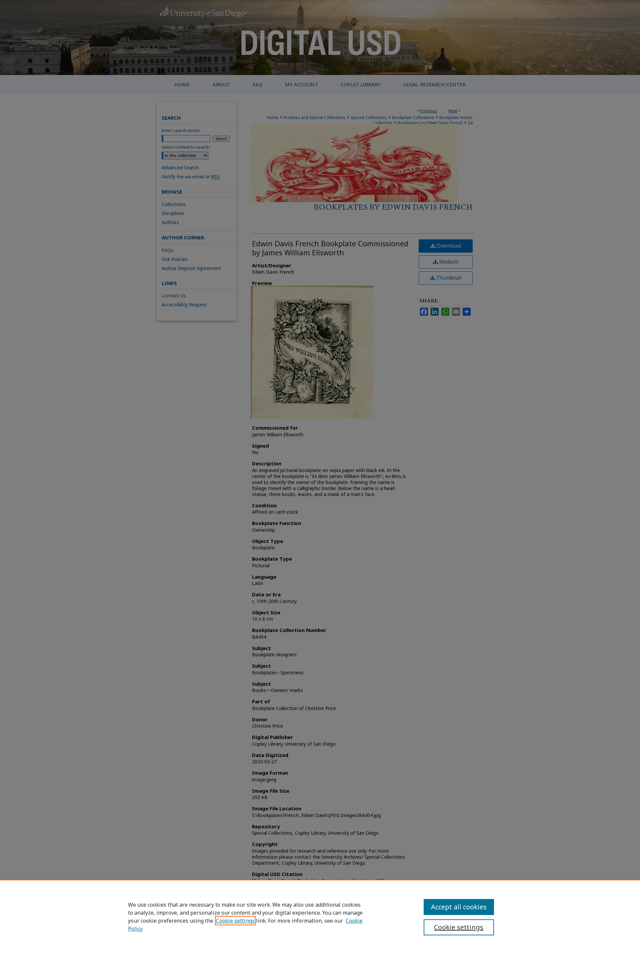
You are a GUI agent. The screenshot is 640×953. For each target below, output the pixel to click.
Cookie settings (235, 920)
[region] (320, 916)
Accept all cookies (459, 906)
